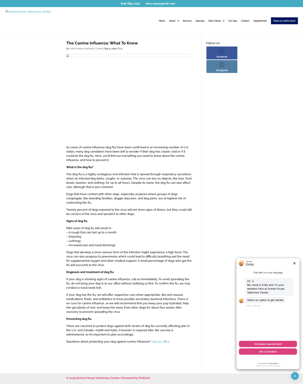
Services (187, 21)
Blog (120, 48)
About (172, 21)
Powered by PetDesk (136, 378)
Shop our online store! (284, 21)
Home (162, 21)
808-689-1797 (130, 3)
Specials (200, 21)
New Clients (215, 21)
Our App (232, 21)
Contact (245, 21)
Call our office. (160, 341)
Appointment (260, 21)
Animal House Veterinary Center (86, 48)
